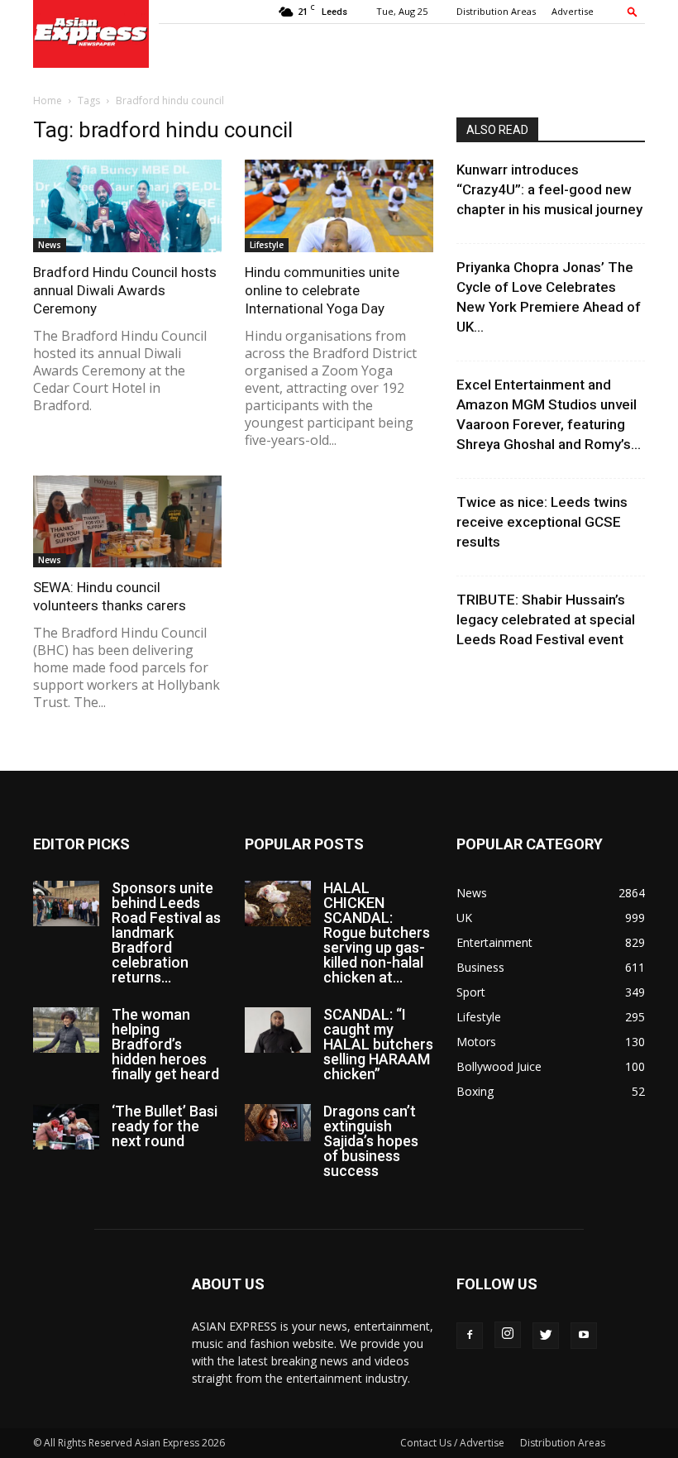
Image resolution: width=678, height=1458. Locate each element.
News (49, 245)
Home (47, 100)
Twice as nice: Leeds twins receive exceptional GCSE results (542, 522)
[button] (632, 11)
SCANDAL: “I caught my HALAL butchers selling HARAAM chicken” (378, 1044)
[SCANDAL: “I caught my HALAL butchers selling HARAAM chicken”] (278, 1030)
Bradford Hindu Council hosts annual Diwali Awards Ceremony (125, 290)
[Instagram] (507, 1335)
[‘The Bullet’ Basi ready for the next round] (66, 1127)
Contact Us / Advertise (452, 1443)
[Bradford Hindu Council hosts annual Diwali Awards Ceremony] (127, 206)
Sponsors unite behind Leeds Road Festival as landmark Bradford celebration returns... (166, 932)
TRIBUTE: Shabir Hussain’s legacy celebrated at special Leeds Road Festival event (545, 619)
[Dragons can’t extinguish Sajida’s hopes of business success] (278, 1122)
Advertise (572, 11)
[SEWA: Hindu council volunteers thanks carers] (127, 522)
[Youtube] (584, 1335)
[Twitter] (545, 1335)
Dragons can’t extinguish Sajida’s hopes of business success (370, 1140)
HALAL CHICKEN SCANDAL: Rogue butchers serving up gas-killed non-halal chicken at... (376, 932)
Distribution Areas (496, 11)
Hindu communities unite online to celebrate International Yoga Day (322, 290)
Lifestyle (267, 245)
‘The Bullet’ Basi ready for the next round (164, 1126)
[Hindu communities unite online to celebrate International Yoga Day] (339, 206)
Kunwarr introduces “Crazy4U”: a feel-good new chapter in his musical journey (549, 189)
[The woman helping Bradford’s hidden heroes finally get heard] (66, 1030)
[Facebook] (469, 1335)
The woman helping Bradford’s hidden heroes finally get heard (165, 1044)
